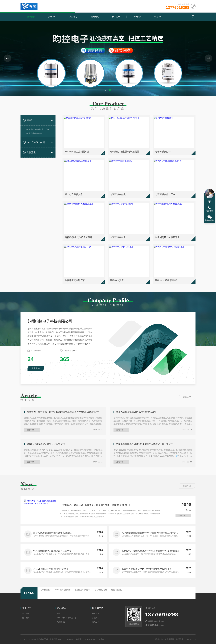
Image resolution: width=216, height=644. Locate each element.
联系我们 (158, 17)
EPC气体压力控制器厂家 (38, 142)
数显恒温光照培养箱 (82, 590)
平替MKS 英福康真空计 (166, 280)
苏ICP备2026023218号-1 (94, 639)
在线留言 (137, 17)
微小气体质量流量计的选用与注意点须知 (136, 412)
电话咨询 (209, 211)
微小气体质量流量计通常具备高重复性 (52, 532)
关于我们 (52, 17)
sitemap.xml (191, 639)
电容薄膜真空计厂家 (165, 194)
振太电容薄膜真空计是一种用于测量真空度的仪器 (146, 569)
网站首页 (31, 17)
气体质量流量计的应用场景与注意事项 (52, 551)
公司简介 (25, 613)
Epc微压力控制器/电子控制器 (124, 151)
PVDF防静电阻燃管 (62, 590)
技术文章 (116, 17)
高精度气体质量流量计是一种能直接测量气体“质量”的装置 (150, 551)
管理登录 (180, 639)
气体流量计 (32, 152)
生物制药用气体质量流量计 (168, 237)
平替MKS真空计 (118, 280)
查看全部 (36, 368)
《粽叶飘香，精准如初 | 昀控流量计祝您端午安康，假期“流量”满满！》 (95, 505)
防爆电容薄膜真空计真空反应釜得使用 (46, 444)
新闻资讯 (95, 17)
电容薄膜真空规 (35, 133)
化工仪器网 (169, 639)
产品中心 (74, 17)
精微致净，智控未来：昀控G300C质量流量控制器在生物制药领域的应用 (63, 412)
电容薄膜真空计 (163, 151)
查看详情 (30, 430)
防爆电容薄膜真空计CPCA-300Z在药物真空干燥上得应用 (144, 444)
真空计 (30, 120)
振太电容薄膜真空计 (75, 194)
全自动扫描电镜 (101, 590)
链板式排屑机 (116, 590)
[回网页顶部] (209, 201)
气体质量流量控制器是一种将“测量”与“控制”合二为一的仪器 (150, 532)
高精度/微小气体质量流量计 (78, 237)
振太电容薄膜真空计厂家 (39, 129)
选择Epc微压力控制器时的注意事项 (51, 569)
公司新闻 (25, 618)
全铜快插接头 (46, 590)
